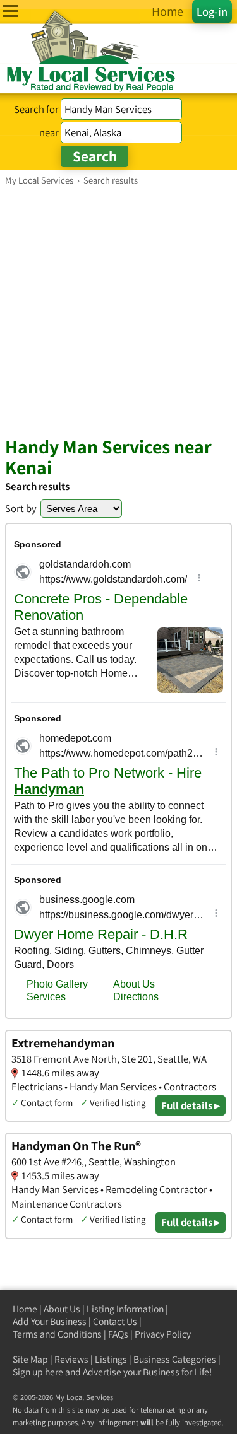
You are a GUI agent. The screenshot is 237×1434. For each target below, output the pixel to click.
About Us (62, 1309)
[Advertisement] (118, 310)
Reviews (71, 1359)
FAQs (118, 1334)
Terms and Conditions (57, 1334)
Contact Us (115, 1321)
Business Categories (174, 1359)
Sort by (21, 508)
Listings (111, 1359)
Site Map (30, 1359)
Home (25, 1309)
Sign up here (38, 1372)
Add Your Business (50, 1321)
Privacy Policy (163, 1334)
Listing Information (125, 1309)
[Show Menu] (10, 11)
